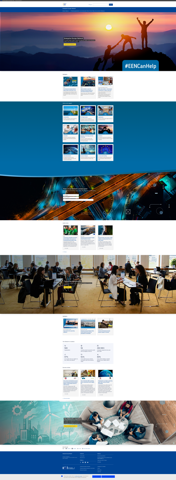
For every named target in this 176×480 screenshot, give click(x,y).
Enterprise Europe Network (67, 453)
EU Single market (84, 117)
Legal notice (99, 471)
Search (111, 4)
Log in (91, 4)
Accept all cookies (96, 476)
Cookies (98, 468)
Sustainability (66, 117)
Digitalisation (100, 117)
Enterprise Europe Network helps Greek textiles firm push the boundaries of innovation (87, 332)
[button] (64, 448)
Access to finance (84, 155)
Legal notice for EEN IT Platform (102, 460)
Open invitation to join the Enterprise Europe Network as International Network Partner (87, 90)
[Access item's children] (70, 11)
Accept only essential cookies (108, 476)
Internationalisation (67, 155)
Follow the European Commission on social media (87, 468)
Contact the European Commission (85, 466)
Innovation (65, 135)
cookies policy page (78, 476)
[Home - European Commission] (64, 4)
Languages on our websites (101, 466)
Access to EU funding (102, 155)
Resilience (100, 135)
